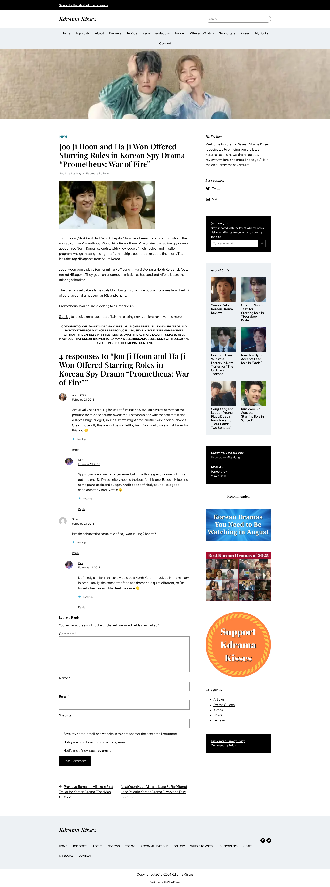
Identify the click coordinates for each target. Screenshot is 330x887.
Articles (219, 699)
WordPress (173, 882)
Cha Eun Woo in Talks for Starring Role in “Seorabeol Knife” (252, 312)
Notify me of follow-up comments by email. (95, 742)
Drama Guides (224, 705)
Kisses (218, 710)
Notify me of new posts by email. (87, 750)
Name (64, 678)
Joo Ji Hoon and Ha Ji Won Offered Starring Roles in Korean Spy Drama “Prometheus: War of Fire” (122, 155)
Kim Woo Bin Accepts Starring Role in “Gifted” (252, 414)
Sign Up (64, 317)
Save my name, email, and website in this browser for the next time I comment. (121, 734)
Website (65, 715)
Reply (75, 450)
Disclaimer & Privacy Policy (228, 741)
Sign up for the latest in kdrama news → (83, 5)
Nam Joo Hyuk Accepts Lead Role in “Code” (251, 358)
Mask (82, 238)
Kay (80, 459)
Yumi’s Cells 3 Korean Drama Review (222, 308)
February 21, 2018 (83, 399)
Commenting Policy (223, 745)
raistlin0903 (79, 395)
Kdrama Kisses (77, 19)
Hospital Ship (119, 238)
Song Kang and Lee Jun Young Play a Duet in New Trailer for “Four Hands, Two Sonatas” (222, 418)
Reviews (219, 720)
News (63, 136)
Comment (67, 634)
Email (64, 696)
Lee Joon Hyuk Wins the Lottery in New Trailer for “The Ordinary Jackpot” (222, 364)
